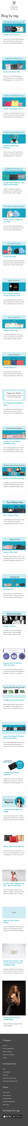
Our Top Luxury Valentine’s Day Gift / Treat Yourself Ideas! (13, 884)
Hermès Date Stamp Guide (9, 1078)
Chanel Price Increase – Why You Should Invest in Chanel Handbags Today (13, 963)
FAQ (4, 1069)
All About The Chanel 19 (11, 35)
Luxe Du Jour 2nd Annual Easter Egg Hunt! (11, 442)
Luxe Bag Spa (14, 9)
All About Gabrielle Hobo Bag (13, 478)
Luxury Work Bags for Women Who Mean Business (13, 737)
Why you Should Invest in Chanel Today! (11, 1018)
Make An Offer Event (10, 330)
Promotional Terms (7, 1098)
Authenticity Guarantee (8, 1054)
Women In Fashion (9, 626)
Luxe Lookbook (6, 1072)
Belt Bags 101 (8, 589)
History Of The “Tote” (10, 552)
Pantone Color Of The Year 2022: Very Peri (12, 664)
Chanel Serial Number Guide (10, 1081)
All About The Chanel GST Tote (13, 846)
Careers (5, 1057)
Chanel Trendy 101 (9, 367)
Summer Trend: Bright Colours (13, 109)
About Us (5, 1045)
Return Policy (6, 1104)
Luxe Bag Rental (14, 7)
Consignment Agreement (9, 1101)
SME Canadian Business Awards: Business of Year (11, 294)
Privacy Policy (6, 1092)
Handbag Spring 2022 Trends (13, 700)
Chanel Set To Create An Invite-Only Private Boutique (14, 184)
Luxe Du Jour (14, 6)
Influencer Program (7, 1051)
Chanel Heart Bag (9, 257)
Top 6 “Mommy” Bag (10, 515)
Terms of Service (7, 1095)
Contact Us (5, 1075)
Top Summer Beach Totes (11, 72)
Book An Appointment (8, 1048)
